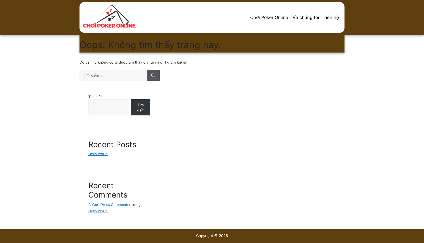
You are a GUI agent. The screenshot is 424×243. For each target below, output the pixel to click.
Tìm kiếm (96, 96)
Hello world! (98, 154)
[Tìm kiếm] (153, 75)
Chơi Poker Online (269, 17)
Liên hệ (331, 17)
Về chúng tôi (306, 17)
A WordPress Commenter (109, 204)
